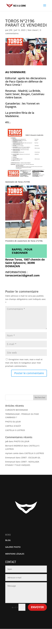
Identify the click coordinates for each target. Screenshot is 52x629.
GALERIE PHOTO (13, 547)
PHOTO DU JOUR (13, 421)
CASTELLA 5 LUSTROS (15, 430)
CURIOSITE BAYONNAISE (16, 410)
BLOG (8, 540)
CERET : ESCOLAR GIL (30, 457)
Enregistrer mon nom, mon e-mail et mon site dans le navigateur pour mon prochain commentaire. (23, 362)
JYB (10, 30)
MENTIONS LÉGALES (14, 553)
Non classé (33, 30)
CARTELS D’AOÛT (13, 426)
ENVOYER (37, 607)
